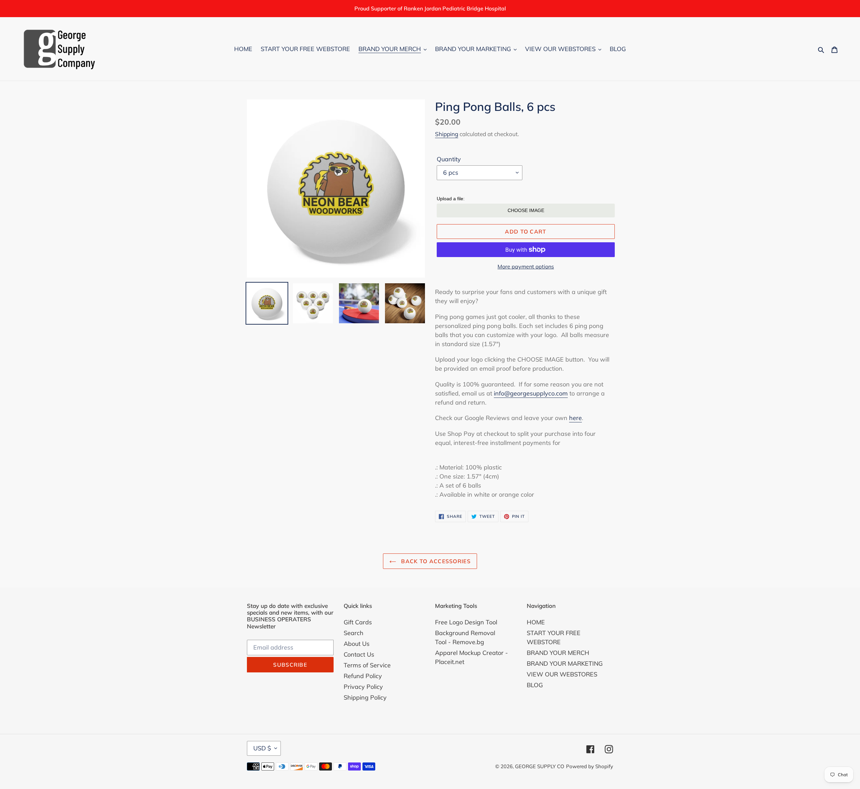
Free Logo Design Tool (466, 622)
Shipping (446, 133)
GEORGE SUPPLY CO (539, 766)
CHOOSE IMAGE (526, 210)
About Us (357, 644)
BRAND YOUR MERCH (558, 653)
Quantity (449, 159)
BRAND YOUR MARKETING (565, 663)
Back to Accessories (435, 561)
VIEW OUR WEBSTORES (562, 674)
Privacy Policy (363, 687)
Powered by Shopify (589, 766)
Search (353, 633)
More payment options (526, 266)
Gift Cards (358, 622)
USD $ (262, 748)
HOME (536, 622)
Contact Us (359, 654)
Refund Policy (363, 676)
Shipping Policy (365, 697)
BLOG (535, 685)
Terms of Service (367, 665)
